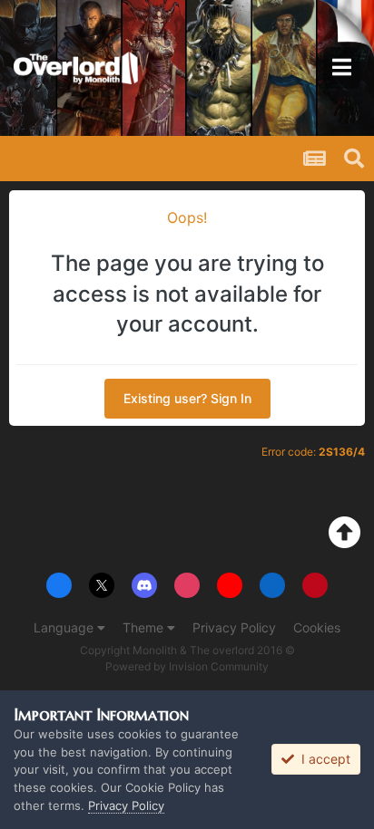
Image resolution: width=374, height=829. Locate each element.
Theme (145, 627)
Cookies (316, 627)
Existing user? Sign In (187, 398)
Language (65, 627)
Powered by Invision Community (187, 666)
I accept (322, 758)
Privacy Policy (234, 627)
